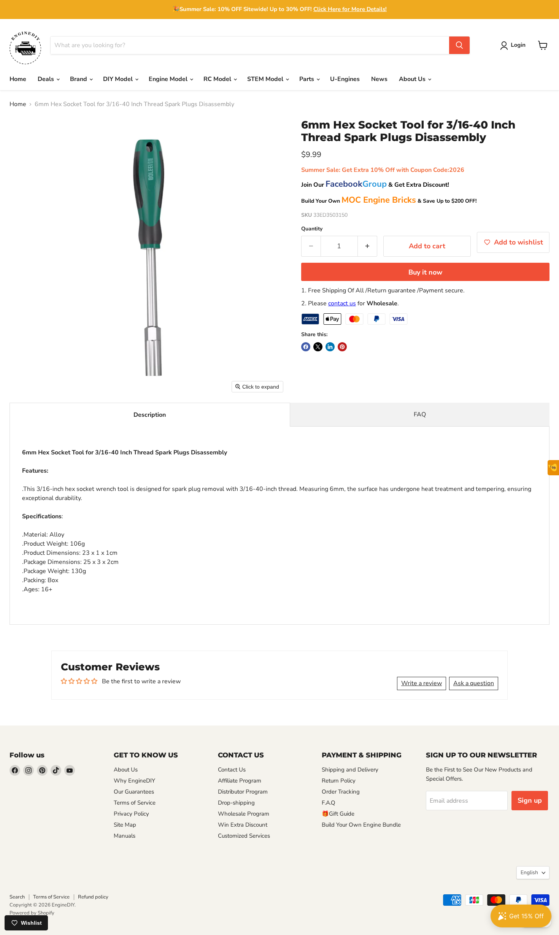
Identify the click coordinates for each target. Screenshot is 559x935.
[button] (514, 45)
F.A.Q (328, 802)
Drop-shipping (236, 802)
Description (149, 415)
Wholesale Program (243, 814)
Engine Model (169, 79)
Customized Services (244, 836)
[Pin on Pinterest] (342, 346)
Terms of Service (135, 802)
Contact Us (232, 769)
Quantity (311, 229)
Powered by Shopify (32, 913)
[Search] (459, 45)
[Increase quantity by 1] (367, 246)
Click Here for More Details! (350, 9)
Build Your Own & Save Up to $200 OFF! (388, 201)
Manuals (124, 836)
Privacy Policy (131, 814)
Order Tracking (341, 791)
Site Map (125, 825)
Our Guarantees (134, 791)
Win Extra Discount (242, 825)
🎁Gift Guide (338, 814)
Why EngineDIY (134, 780)
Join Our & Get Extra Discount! (375, 185)
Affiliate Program (239, 780)
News (379, 79)
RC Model (218, 79)
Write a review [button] (421, 683)
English (529, 872)
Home (18, 79)
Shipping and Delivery (350, 769)
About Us (413, 79)
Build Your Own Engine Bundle (361, 825)
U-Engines (345, 79)
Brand (79, 79)
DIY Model (118, 79)
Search (17, 897)
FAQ (420, 414)
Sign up (530, 800)
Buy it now (425, 272)
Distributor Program (243, 791)
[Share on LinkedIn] (330, 346)
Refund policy (93, 897)
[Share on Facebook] (305, 346)
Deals (47, 79)
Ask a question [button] (473, 683)
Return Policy (339, 780)
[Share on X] (317, 346)
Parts (307, 79)
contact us (342, 303)
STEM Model (266, 79)
